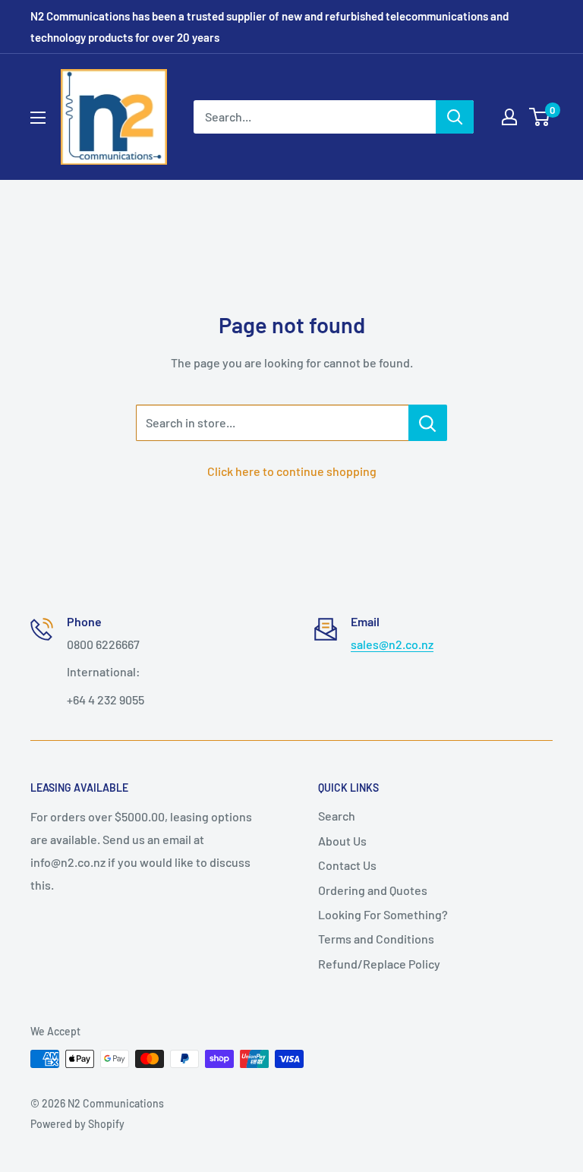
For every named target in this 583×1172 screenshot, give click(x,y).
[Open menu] (38, 118)
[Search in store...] (427, 423)
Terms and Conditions (376, 938)
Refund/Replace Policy (379, 963)
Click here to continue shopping (292, 471)
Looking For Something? (383, 914)
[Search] (455, 117)
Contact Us (347, 865)
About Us (342, 840)
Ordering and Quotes (372, 890)
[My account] (509, 117)
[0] (540, 117)
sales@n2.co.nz (392, 644)
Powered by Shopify (77, 1123)
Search (336, 815)
